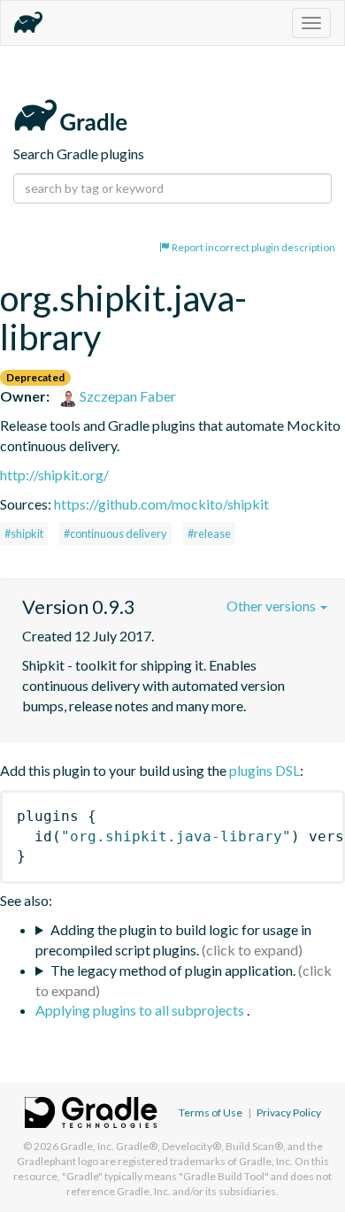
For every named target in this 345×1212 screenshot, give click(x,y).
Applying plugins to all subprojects (141, 1009)
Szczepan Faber (126, 395)
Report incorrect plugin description (252, 247)
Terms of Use (210, 1112)
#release (209, 533)
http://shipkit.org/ (54, 474)
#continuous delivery (115, 533)
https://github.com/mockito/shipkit (161, 503)
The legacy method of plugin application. (172, 970)
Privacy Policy (289, 1112)
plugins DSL (264, 770)
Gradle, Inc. (87, 1146)
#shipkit (23, 533)
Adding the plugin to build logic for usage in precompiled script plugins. (173, 939)
